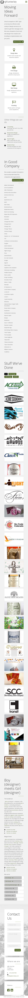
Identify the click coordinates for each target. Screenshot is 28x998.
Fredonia (21, 842)
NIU (22, 803)
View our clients (17, 41)
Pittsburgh (16, 842)
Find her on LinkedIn (11, 871)
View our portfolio (17, 180)
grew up (7, 801)
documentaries (14, 810)
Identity (16, 376)
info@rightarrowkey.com (13, 976)
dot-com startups (10, 817)
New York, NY (9, 844)
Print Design (12, 374)
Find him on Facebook (11, 831)
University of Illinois (13, 860)
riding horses (13, 863)
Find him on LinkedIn (11, 833)
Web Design (8, 376)
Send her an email (10, 867)
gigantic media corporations (17, 815)
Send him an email (10, 829)
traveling (16, 822)
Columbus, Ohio (18, 841)
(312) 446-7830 (12, 973)
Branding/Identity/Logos (11, 885)
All (6, 374)
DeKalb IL (6, 805)
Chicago (6, 806)
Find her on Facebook (11, 869)
